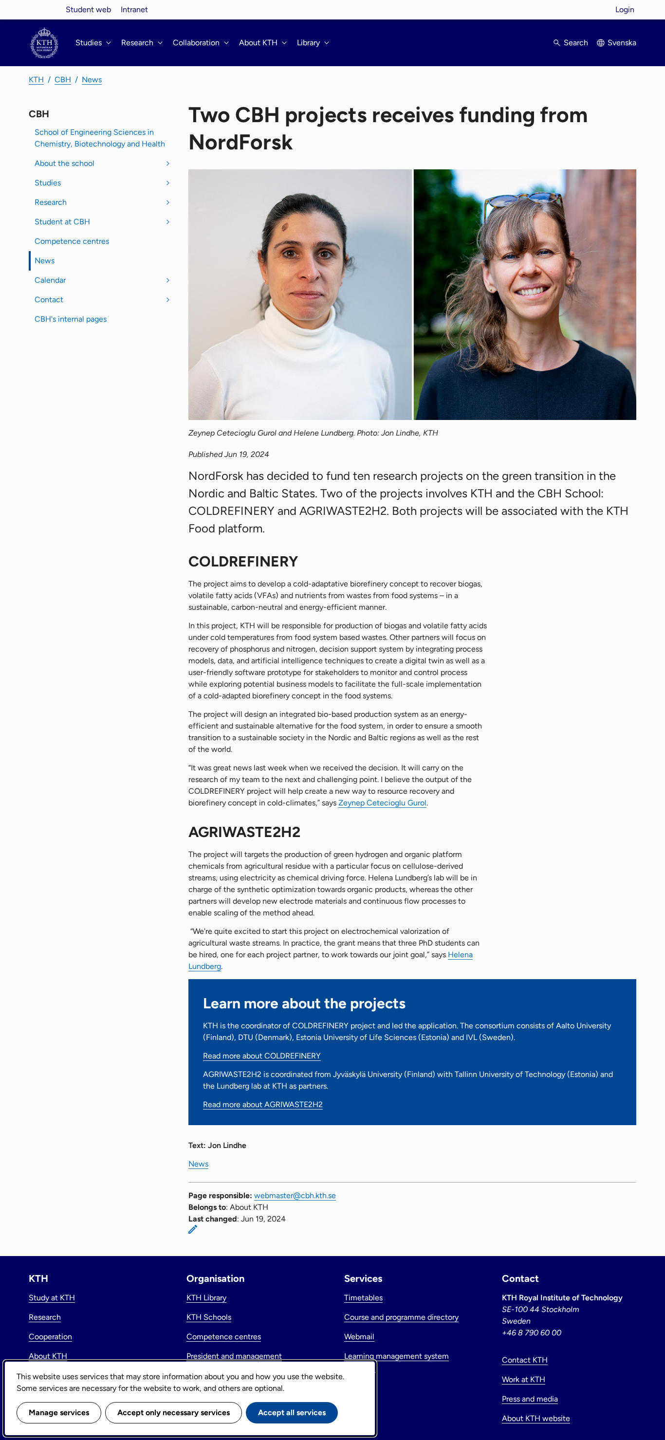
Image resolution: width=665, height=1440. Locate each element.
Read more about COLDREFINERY (262, 1055)
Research (51, 202)
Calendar (50, 280)
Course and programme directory (401, 1317)
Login (624, 9)
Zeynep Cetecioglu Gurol (382, 802)
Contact (49, 299)
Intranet (134, 9)
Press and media (530, 1399)
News (92, 79)
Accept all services (292, 1412)
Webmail (359, 1336)
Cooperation (50, 1336)
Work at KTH (523, 1379)
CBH (63, 79)
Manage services (59, 1412)
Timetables (363, 1297)
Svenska (622, 42)
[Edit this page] (192, 1229)
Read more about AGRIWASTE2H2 (263, 1104)
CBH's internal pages (71, 319)
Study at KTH (52, 1297)
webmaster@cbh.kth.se (295, 1195)
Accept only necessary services (173, 1412)
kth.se (44, 9)
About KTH (48, 1356)
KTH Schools (208, 1317)
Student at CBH (62, 221)
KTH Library (206, 1297)
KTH (36, 79)
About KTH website (536, 1418)
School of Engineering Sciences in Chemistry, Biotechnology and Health (100, 138)
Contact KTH (525, 1360)
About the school (64, 163)
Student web (88, 9)
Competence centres (72, 241)
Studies (48, 182)
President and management (234, 1356)
